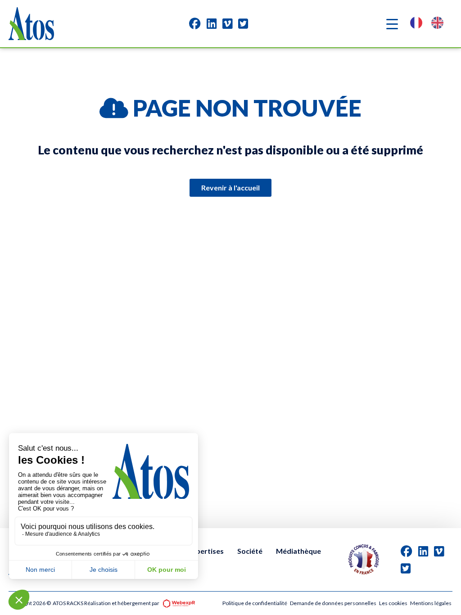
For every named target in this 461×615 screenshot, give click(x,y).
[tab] (195, 23)
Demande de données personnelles (333, 603)
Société (249, 551)
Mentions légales (431, 603)
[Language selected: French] (431, 24)
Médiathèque (298, 551)
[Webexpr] (178, 602)
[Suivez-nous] (195, 23)
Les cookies (393, 603)
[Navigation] (392, 24)
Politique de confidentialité (254, 603)
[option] (439, 24)
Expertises (206, 551)
